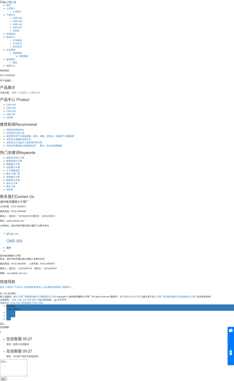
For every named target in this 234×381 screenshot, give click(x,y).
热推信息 (4, 302)
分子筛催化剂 (13, 170)
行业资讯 (17, 43)
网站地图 (26, 302)
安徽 (39, 299)
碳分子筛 (10, 186)
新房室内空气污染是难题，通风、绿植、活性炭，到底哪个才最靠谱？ (40, 136)
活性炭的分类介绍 (15, 132)
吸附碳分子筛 (13, 176)
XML (41, 302)
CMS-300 (17, 24)
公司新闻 (17, 40)
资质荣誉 (17, 52)
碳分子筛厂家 (13, 173)
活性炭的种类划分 (15, 129)
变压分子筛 (12, 183)
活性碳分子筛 (13, 167)
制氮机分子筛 (13, 180)
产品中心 (10, 14)
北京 (14, 299)
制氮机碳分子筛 (14, 160)
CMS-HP (17, 27)
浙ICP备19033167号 (130, 296)
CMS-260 (17, 17)
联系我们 (10, 59)
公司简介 (10, 8)
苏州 (29, 299)
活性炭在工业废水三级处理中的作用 (24, 142)
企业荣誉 (10, 49)
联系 (15, 62)
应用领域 (10, 33)
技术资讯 (17, 46)
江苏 (24, 299)
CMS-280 (17, 21)
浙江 (34, 299)
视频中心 (10, 65)
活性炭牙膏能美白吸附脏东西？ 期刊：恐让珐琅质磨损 (34, 145)
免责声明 (61, 299)
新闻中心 (10, 37)
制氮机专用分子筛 (15, 157)
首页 (8, 5)
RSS (34, 302)
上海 (19, 299)
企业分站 (15, 302)
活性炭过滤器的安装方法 (18, 139)
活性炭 (16, 30)
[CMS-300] (12, 233)
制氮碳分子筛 (13, 164)
